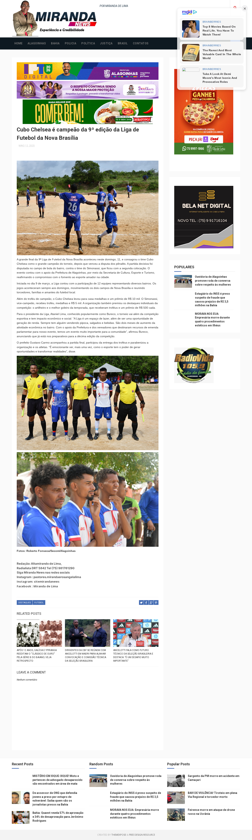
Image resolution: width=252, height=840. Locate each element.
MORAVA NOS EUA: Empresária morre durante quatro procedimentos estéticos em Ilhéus (134, 813)
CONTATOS (141, 43)
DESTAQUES (24, 602)
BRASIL (123, 43)
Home (18, 43)
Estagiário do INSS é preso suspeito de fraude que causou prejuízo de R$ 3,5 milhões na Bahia (135, 796)
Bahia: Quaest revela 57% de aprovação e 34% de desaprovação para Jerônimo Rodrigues (57, 816)
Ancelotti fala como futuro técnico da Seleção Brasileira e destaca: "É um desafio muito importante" (133, 655)
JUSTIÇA (106, 43)
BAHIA (55, 43)
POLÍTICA (88, 43)
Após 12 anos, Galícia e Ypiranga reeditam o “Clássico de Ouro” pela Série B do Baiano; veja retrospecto (37, 655)
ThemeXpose (118, 834)
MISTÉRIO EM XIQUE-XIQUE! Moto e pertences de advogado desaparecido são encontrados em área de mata (57, 779)
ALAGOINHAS (37, 43)
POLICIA (70, 43)
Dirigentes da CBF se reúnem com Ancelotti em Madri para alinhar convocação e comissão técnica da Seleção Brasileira (85, 655)
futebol (39, 602)
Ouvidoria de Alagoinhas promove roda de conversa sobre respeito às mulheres (213, 280)
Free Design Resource (142, 834)
